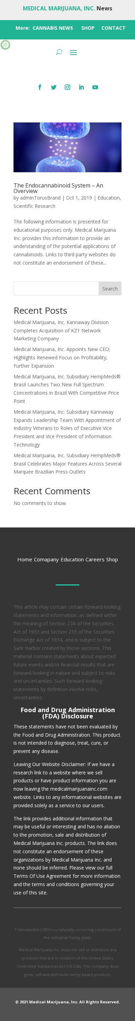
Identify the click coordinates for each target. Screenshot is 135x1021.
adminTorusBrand (40, 197)
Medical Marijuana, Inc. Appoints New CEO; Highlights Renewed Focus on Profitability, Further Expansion (62, 357)
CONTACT (113, 28)
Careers (95, 559)
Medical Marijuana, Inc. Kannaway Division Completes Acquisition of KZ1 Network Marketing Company (61, 330)
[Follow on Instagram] (67, 87)
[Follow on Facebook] (39, 87)
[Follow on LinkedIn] (81, 87)
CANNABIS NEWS (53, 28)
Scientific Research (34, 206)
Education (109, 197)
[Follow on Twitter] (53, 87)
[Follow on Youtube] (95, 87)
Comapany (46, 559)
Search (110, 288)
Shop (112, 559)
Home (24, 559)
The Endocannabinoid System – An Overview (58, 188)
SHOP (87, 28)
